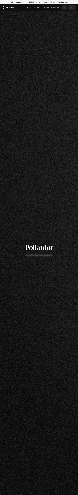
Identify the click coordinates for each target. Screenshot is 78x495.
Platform (46, 7)
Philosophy (31, 7)
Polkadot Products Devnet (17, 2)
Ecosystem (55, 7)
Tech (38, 7)
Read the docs (64, 2)
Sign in (72, 7)
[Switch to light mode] (64, 7)
